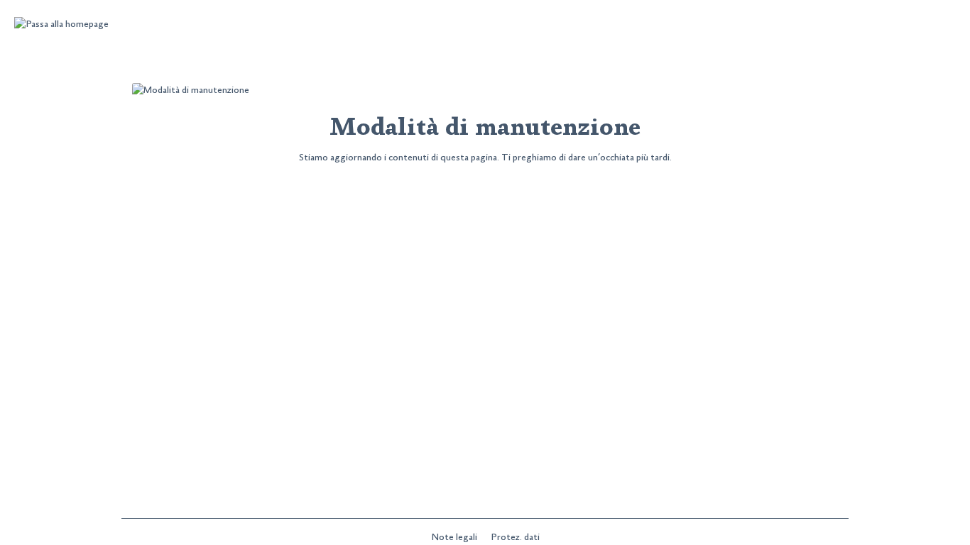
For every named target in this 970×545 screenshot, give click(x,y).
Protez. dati (515, 537)
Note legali (455, 537)
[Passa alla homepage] (61, 24)
